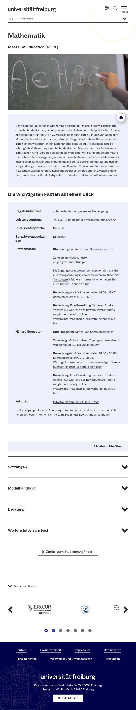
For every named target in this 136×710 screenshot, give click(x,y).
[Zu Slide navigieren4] (75, 630)
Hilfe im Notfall (26, 659)
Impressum (82, 650)
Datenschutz (112, 650)
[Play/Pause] (46, 630)
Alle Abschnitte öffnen (108, 446)
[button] (68, 467)
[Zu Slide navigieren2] (60, 630)
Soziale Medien (68, 698)
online (83, 314)
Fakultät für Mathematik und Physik (76, 402)
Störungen (113, 659)
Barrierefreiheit (50, 650)
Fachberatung (79, 284)
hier (55, 323)
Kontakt (21, 650)
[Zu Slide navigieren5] (82, 630)
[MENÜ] (124, 8)
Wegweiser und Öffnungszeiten (71, 659)
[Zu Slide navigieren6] (90, 630)
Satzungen (61, 279)
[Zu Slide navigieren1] (53, 630)
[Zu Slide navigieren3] (68, 630)
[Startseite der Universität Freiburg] (32, 9)
